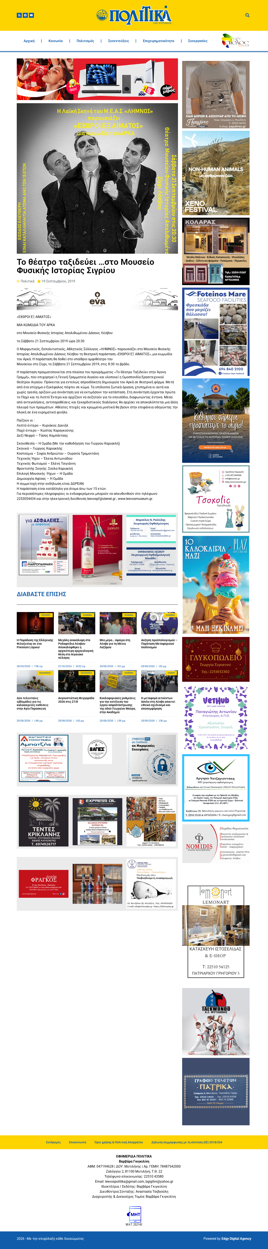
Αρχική (29, 41)
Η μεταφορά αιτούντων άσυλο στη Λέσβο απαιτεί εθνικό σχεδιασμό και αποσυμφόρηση (158, 703)
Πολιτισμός (85, 41)
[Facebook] (25, 15)
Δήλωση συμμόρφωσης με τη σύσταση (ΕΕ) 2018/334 (186, 1142)
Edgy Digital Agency (236, 1239)
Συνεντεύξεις (118, 41)
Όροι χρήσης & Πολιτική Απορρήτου (119, 1142)
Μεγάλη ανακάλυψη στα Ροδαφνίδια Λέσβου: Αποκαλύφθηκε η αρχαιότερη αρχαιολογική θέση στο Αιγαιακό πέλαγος (75, 648)
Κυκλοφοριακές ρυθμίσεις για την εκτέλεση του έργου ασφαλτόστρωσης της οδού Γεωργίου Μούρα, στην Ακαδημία (118, 705)
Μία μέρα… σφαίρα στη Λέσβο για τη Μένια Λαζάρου (115, 643)
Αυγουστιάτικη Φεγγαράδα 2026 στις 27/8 (76, 699)
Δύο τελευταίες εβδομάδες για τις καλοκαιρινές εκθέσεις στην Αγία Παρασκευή (32, 703)
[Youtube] (31, 15)
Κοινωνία (56, 41)
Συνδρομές (53, 1142)
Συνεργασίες (197, 41)
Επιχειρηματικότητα (158, 41)
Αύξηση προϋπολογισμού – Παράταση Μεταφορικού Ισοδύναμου (159, 643)
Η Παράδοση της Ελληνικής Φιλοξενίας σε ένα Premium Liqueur (35, 643)
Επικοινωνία (77, 1142)
